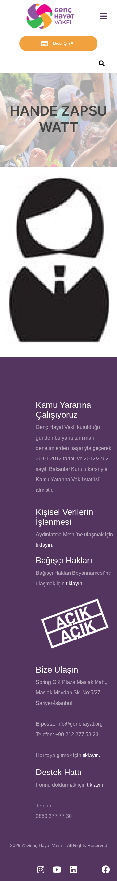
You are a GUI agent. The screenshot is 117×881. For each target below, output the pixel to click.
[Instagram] (40, 869)
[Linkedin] (73, 869)
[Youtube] (57, 869)
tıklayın (74, 583)
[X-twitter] (89, 869)
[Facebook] (106, 869)
